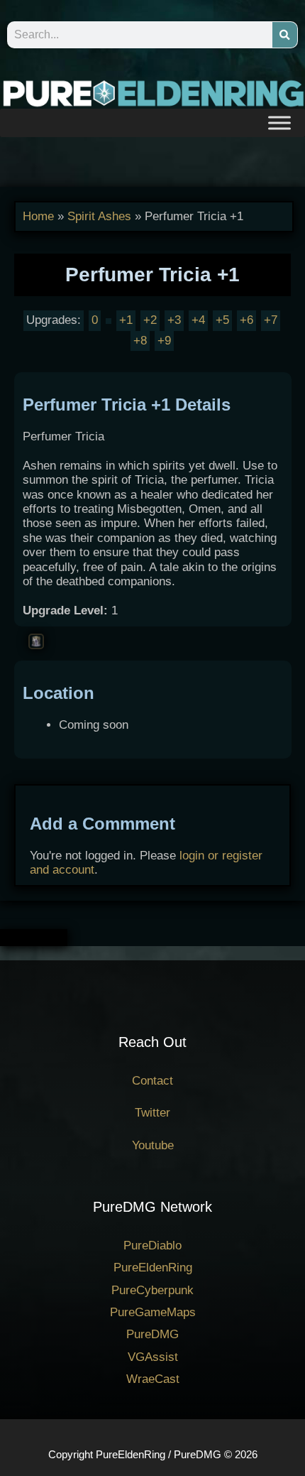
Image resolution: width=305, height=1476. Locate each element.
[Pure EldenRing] (152, 92)
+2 (150, 320)
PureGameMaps (153, 1312)
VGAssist (153, 1357)
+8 (140, 340)
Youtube (153, 1145)
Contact (152, 1080)
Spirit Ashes (99, 216)
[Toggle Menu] (279, 122)
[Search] (284, 35)
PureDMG (152, 1334)
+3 (174, 320)
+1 (126, 320)
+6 (246, 320)
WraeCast (152, 1379)
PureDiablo (152, 1245)
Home (38, 216)
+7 (270, 320)
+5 (222, 320)
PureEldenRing (152, 1267)
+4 (198, 320)
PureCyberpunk (152, 1290)
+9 (164, 340)
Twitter (152, 1112)
